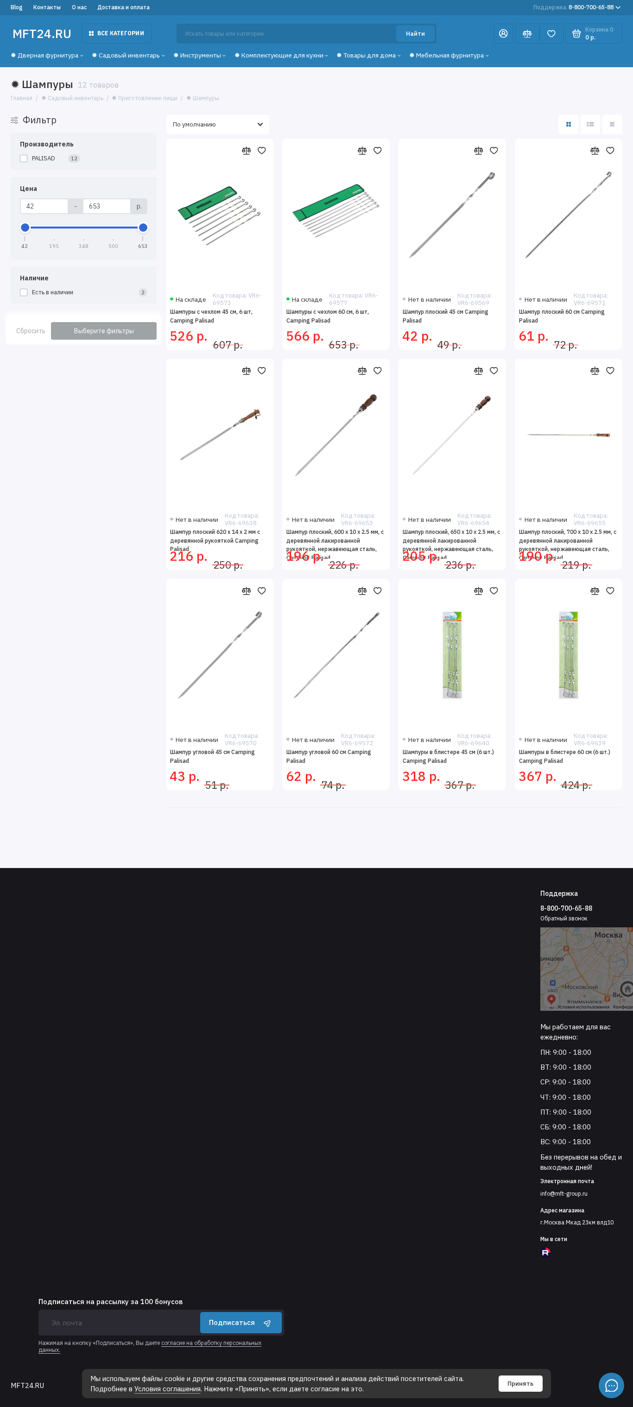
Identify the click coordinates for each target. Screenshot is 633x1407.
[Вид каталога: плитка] (568, 124)
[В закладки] (261, 150)
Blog (17, 7)
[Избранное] (551, 34)
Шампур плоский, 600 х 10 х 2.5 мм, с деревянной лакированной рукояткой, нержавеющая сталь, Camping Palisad (335, 543)
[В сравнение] (246, 150)
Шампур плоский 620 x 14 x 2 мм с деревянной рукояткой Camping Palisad (215, 540)
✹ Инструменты (197, 55)
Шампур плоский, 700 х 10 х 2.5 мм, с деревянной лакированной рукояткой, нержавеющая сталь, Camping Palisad (567, 543)
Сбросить (30, 331)
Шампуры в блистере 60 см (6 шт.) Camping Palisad (564, 756)
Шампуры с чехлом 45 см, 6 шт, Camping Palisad (211, 316)
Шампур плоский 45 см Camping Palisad (445, 316)
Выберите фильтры (104, 331)
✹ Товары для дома (366, 55)
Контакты (47, 7)
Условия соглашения (167, 1388)
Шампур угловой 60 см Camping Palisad (328, 756)
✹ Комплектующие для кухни (278, 55)
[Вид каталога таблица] (612, 124)
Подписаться (232, 1322)
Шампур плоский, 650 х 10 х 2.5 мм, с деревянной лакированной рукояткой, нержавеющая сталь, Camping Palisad (451, 543)
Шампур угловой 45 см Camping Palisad (212, 756)
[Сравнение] (527, 34)
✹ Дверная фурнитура (44, 55)
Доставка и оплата (123, 7)
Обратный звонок (564, 918)
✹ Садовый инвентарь (126, 55)
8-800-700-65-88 (573, 7)
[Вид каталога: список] (591, 124)
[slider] (25, 227)
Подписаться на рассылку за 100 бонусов (110, 1302)
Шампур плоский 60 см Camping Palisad (562, 316)
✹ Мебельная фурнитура (446, 55)
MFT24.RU (42, 33)
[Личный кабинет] (503, 34)
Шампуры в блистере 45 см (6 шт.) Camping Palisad (448, 756)
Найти (415, 34)
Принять (520, 1384)
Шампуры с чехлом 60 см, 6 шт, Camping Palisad (327, 316)
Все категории (120, 33)
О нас (79, 7)
